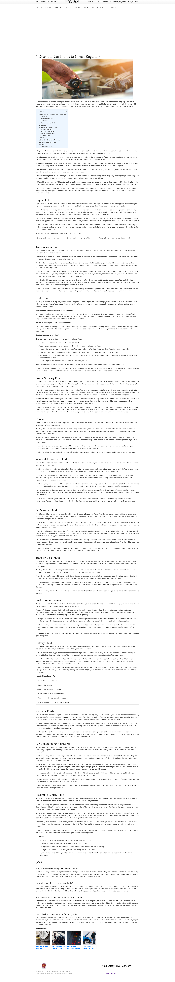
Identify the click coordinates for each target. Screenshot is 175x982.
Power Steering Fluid (48, 123)
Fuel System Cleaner (48, 133)
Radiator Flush (46, 138)
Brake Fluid (44, 121)
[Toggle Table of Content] (64, 111)
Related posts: (48, 146)
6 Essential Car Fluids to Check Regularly (52, 114)
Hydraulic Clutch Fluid (49, 142)
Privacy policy (111, 974)
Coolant (43, 125)
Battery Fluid (46, 136)
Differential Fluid (46, 129)
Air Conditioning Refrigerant (51, 140)
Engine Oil (44, 116)
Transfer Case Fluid (47, 131)
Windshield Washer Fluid (49, 127)
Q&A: (43, 144)
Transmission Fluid (47, 119)
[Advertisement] (87, 38)
